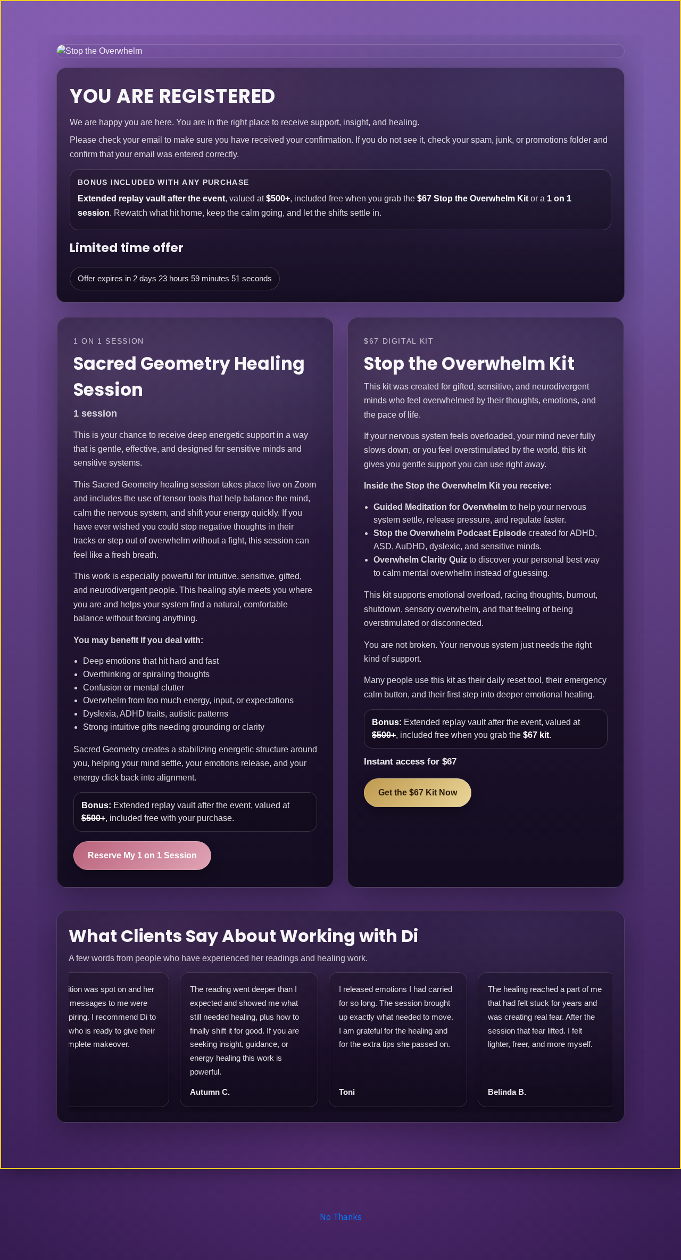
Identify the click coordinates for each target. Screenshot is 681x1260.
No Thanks (341, 1217)
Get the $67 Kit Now (417, 792)
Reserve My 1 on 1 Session (142, 855)
